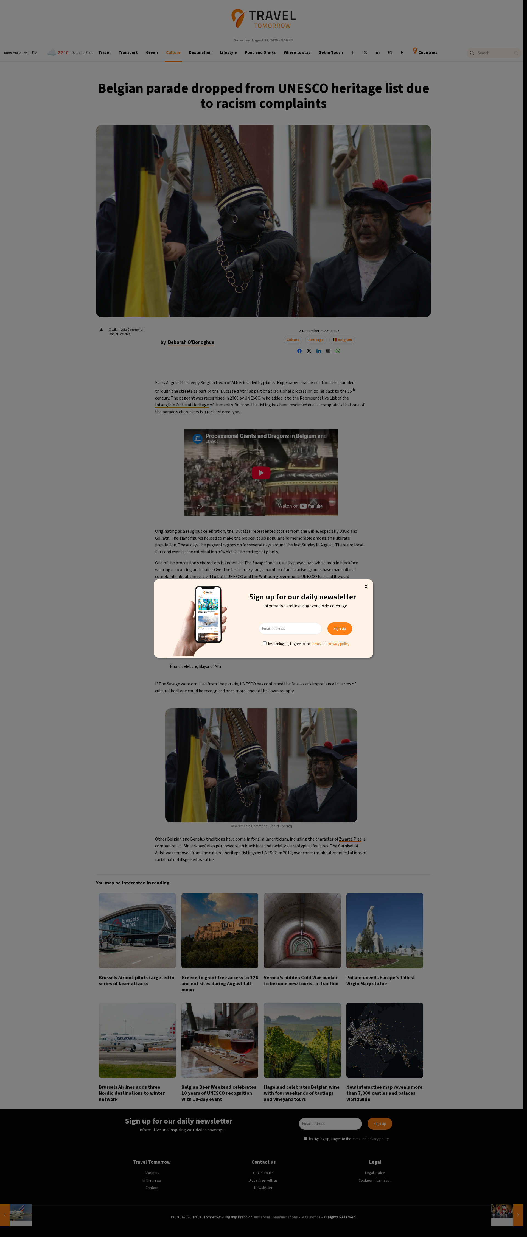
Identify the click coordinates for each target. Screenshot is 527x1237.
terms (316, 643)
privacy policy (338, 643)
